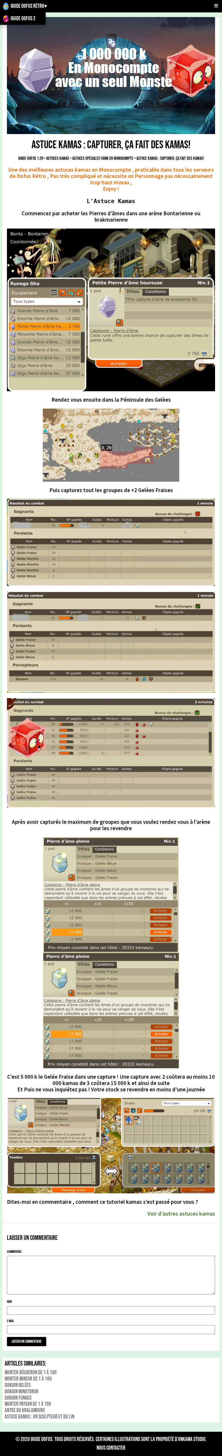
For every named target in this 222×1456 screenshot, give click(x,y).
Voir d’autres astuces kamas (181, 1213)
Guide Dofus (41, 1439)
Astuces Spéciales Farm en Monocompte (102, 158)
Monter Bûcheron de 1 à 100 (31, 1372)
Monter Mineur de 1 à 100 (28, 1379)
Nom (9, 1302)
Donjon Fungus (18, 1398)
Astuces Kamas (57, 158)
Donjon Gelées (18, 1385)
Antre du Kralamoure (25, 1410)
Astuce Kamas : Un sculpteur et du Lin (39, 1417)
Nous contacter (111, 1448)
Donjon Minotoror (21, 1391)
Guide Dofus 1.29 (30, 158)
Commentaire (14, 1252)
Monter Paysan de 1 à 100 (28, 1404)
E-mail (10, 1321)
